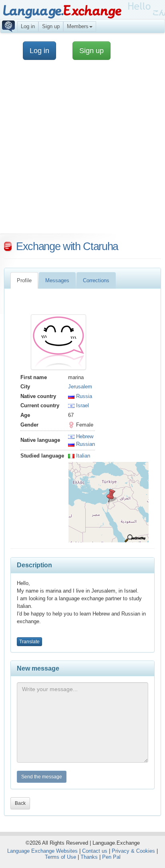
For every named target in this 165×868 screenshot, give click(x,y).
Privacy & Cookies (133, 851)
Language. (62, 11)
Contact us (94, 851)
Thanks (89, 857)
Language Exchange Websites (42, 851)
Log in (28, 26)
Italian (82, 456)
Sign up (51, 26)
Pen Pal (111, 857)
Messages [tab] (57, 280)
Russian (84, 444)
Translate (29, 641)
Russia (83, 396)
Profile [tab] (24, 280)
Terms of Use (60, 857)
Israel (81, 405)
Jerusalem (80, 387)
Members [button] (78, 26)
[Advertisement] (82, 151)
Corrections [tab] (96, 280)
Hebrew (83, 436)
